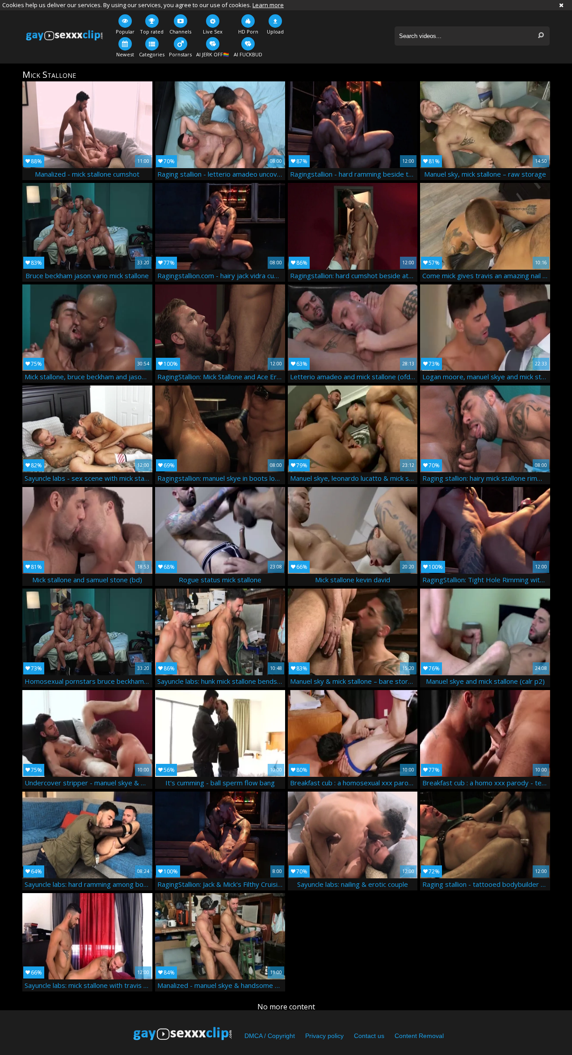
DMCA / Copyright (269, 1035)
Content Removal (419, 1035)
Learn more (268, 5)
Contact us (369, 1035)
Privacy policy (324, 1035)
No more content (286, 1006)
